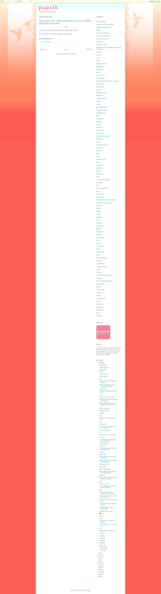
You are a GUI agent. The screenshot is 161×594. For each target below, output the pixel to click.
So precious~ (102, 388)
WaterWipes (99, 69)
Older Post (89, 49)
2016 (99, 555)
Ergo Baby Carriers (101, 63)
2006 (99, 574)
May (101, 540)
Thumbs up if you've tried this (107, 397)
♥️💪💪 (101, 513)
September (103, 367)
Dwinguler (99, 278)
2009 (99, 567)
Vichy (97, 255)
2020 (99, 362)
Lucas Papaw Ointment (102, 188)
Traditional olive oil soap (105, 511)
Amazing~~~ (102, 437)
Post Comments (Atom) (69, 54)
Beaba (98, 116)
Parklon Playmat (100, 113)
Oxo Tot (98, 124)
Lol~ (100, 432)
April (101, 543)
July (101, 536)
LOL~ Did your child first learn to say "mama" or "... (108, 427)
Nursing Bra (99, 41)
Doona (98, 156)
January (102, 550)
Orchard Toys (100, 304)
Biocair (98, 220)
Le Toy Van (99, 292)
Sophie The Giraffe (101, 44)
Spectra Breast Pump (102, 145)
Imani (97, 58)
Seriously (101, 452)
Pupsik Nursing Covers (102, 39)
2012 (99, 560)
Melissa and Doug (101, 92)
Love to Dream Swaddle (102, 179)
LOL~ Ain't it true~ (104, 483)
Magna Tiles (99, 150)
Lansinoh (98, 89)
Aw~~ (100, 394)
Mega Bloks (99, 165)
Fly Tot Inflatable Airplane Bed (104, 281)
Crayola (98, 214)
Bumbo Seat (99, 133)
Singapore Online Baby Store (104, 27)
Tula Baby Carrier (101, 159)
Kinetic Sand (99, 87)
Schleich (98, 269)
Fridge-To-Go (99, 231)
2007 (99, 571)
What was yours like (104, 430)
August (102, 369)
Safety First (99, 205)
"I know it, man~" (104, 374)
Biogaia (98, 211)
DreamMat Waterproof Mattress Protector (107, 81)
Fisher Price (99, 127)
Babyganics (99, 168)
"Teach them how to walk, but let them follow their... (108, 448)
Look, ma (101, 516)
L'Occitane (99, 260)
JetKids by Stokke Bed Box (103, 275)
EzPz (97, 185)
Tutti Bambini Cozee (101, 266)
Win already (102, 454)
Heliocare (98, 287)
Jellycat (98, 104)
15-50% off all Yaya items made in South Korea (108, 496)
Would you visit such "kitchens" (107, 435)
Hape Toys (99, 272)
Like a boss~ (102, 445)
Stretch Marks (100, 194)
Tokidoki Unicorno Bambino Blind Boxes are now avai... (108, 478)
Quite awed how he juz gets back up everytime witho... (108, 472)
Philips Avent (99, 95)
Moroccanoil (99, 307)
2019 (99, 553)
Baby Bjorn (99, 217)
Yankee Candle (100, 289)
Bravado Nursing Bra (102, 107)
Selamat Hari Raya (104, 411)
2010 (99, 564)
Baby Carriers (100, 66)
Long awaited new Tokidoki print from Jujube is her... (107, 440)
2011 (99, 562)
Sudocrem (99, 223)
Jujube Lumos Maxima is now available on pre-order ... (107, 385)
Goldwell (98, 243)
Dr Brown (98, 101)
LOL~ (100, 378)
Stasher (98, 301)
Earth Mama (99, 147)
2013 (99, 557)
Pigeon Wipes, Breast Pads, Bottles (106, 200)
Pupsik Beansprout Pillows (103, 36)
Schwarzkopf (99, 246)
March (102, 545)
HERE (108, 354)
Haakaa (98, 171)
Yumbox (98, 208)
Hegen (98, 162)
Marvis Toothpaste (101, 258)
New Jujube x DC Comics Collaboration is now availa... (107, 492)
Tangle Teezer (100, 252)
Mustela (98, 142)
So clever (101, 413)
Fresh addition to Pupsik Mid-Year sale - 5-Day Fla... (108, 461)
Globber (98, 30)
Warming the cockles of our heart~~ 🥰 (106, 508)
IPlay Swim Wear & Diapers (103, 202)
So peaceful (102, 424)
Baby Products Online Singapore (105, 24)
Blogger (88, 590)
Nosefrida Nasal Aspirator (103, 136)
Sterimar (98, 295)
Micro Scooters (100, 237)
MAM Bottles (99, 139)
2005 (99, 576)
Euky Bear (99, 316)
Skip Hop (98, 52)
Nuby (97, 153)
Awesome (102, 475)
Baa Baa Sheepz (100, 21)
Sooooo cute (102, 466)
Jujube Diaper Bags (101, 110)
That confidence (103, 376)
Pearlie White (100, 310)
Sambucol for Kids (101, 98)
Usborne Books (100, 263)
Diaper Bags (99, 118)
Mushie (98, 72)
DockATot (99, 234)
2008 (99, 569)
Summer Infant (100, 130)
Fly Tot (98, 240)
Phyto (98, 249)
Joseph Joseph (100, 284)
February (102, 547)
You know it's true (104, 464)
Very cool (101, 533)
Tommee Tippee (100, 78)
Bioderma (98, 229)
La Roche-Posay (100, 298)
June (101, 538)
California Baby (100, 84)
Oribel (98, 176)
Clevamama (99, 182)
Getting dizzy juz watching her (107, 530)
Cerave (98, 313)
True (100, 528)
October (102, 364)
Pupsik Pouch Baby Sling (103, 33)
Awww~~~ (102, 518)
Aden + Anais (100, 75)
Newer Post (43, 49)
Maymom (98, 55)
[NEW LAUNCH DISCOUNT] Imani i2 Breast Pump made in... (107, 405)
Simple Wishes (100, 226)
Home (66, 49)
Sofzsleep (99, 174)
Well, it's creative (104, 443)
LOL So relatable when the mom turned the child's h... (108, 486)
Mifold (98, 191)
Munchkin (99, 121)
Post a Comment (45, 42)
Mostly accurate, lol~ (105, 408)
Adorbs (101, 371)
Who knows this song (105, 469)
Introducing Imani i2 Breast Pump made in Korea (108, 400)
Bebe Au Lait (99, 197)
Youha (98, 60)
